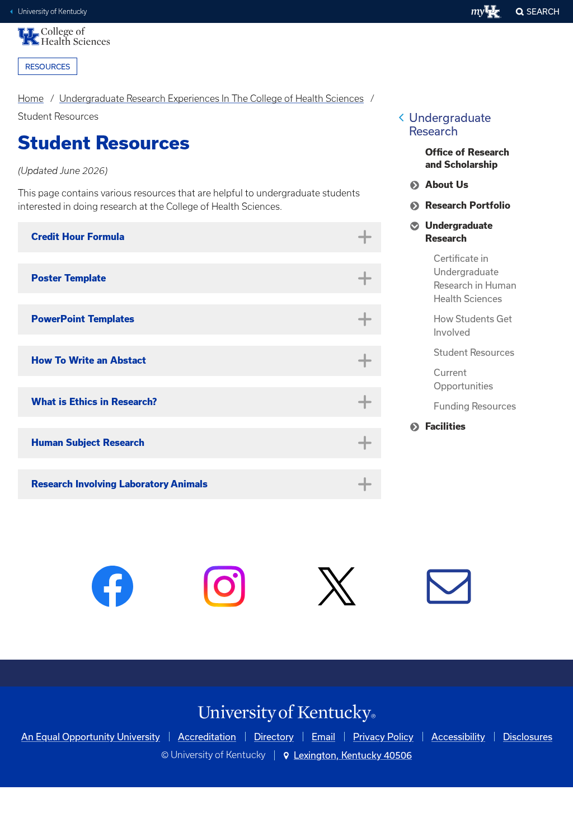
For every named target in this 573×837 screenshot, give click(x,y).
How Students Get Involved (473, 325)
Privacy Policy (383, 736)
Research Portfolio (467, 205)
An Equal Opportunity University (90, 736)
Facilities (445, 426)
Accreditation (207, 736)
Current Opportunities (463, 379)
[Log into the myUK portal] (486, 11)
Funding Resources (475, 406)
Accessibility (458, 736)
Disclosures (527, 736)
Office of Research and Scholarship (467, 158)
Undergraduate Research (450, 124)
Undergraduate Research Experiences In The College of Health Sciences (211, 98)
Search (543, 11)
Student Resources (474, 352)
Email (323, 736)
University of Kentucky (52, 11)
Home (31, 98)
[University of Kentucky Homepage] (286, 713)
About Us (446, 185)
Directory (274, 736)
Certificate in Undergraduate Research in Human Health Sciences (475, 278)
